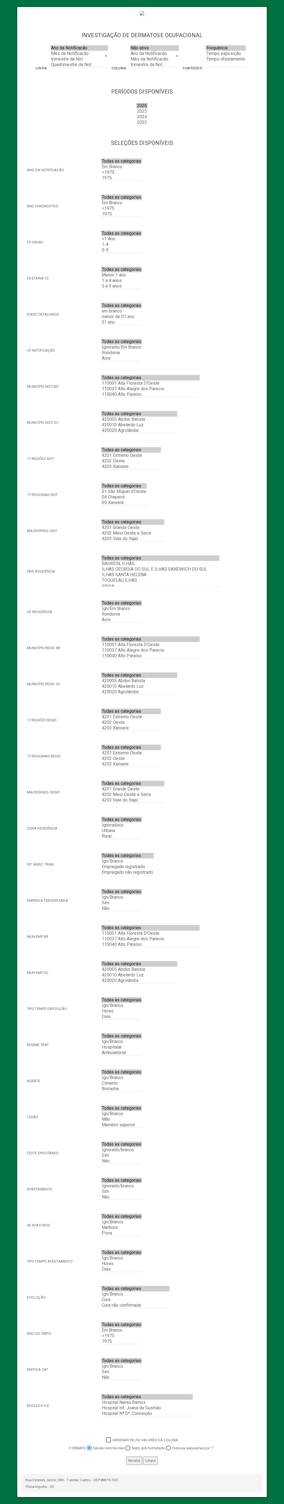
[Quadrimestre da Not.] (79, 64)
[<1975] (121, 172)
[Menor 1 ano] (121, 275)
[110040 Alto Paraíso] (150, 394)
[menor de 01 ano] (121, 316)
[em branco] (121, 311)
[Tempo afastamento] (226, 59)
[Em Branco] (121, 167)
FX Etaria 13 (38, 278)
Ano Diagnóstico (43, 206)
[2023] (142, 122)
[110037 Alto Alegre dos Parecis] (150, 389)
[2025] (142, 111)
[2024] (142, 117)
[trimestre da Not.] (79, 59)
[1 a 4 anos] (121, 280)
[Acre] (121, 358)
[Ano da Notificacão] (79, 48)
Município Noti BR (43, 386)
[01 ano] (121, 322)
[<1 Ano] (121, 239)
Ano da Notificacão (45, 170)
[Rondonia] (121, 353)
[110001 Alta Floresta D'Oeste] (150, 383)
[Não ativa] (154, 48)
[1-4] (121, 244)
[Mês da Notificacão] (79, 53)
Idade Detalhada (43, 314)
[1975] (121, 178)
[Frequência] (226, 48)
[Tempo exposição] (226, 53)
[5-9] (121, 250)
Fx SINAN (35, 242)
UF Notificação (41, 350)
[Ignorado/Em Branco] (121, 347)
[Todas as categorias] (121, 161)
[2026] (142, 106)
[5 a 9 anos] (121, 286)
